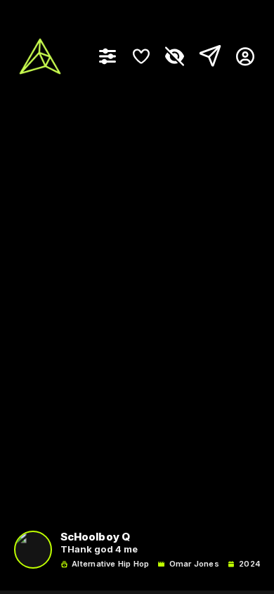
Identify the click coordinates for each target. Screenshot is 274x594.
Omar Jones (193, 564)
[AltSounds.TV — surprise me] (40, 56)
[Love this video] (141, 56)
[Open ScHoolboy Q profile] (33, 550)
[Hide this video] (175, 56)
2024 (250, 564)
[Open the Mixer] (107, 56)
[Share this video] (207, 56)
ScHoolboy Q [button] (95, 537)
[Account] (240, 56)
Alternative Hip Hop (110, 564)
